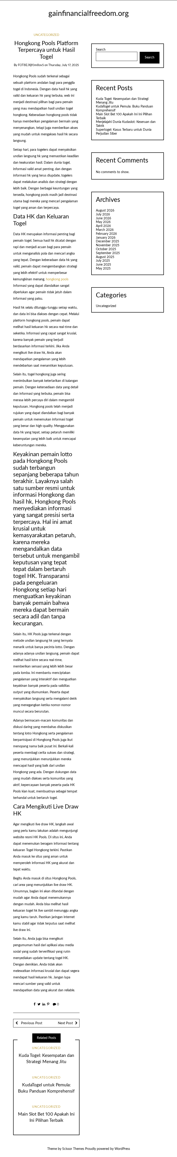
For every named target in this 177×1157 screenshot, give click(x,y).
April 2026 (103, 226)
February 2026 (106, 233)
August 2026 (105, 210)
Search (101, 49)
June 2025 (103, 264)
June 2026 (103, 218)
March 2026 (105, 230)
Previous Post (31, 1023)
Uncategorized (46, 35)
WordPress (122, 1149)
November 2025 (107, 245)
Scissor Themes (73, 1149)
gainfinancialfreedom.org (88, 13)
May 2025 (103, 268)
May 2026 (103, 222)
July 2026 (103, 214)
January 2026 (105, 237)
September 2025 (108, 253)
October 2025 (106, 249)
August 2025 (105, 257)
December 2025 (107, 241)
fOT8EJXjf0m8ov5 (31, 65)
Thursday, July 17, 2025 (63, 65)
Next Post (65, 1023)
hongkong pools (57, 279)
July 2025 (103, 260)
